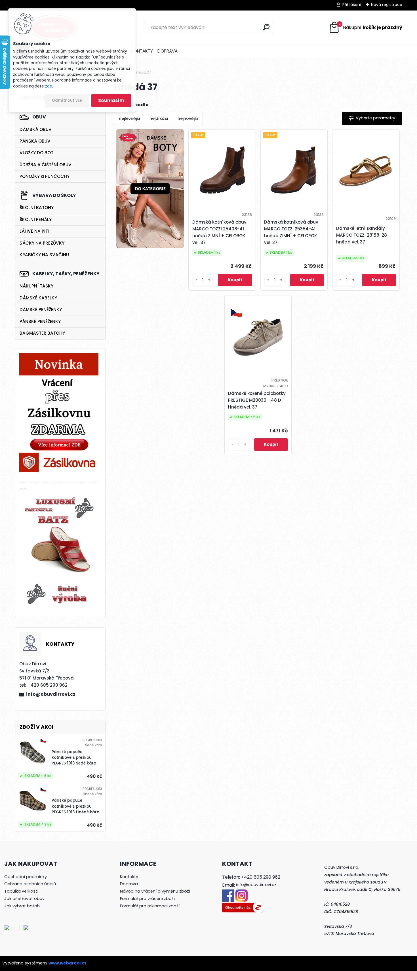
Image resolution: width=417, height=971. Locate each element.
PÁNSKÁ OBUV (35, 141)
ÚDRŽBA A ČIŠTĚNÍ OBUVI (46, 165)
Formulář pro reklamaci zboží (150, 906)
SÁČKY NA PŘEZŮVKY (42, 243)
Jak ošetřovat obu (23, 898)
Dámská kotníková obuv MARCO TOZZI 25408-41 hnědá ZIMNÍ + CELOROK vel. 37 (219, 232)
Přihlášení (351, 4)
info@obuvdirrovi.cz (50, 694)
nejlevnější (129, 118)
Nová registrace (386, 4)
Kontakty (129, 877)
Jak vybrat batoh (22, 906)
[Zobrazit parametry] (372, 118)
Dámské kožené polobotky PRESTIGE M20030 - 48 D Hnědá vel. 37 (257, 400)
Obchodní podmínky (25, 877)
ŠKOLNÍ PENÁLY (36, 219)
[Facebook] (228, 893)
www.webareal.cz (68, 963)
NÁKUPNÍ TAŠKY (36, 286)
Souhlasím (111, 100)
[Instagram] (241, 893)
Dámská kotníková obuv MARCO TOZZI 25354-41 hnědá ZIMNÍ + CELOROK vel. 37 (291, 232)
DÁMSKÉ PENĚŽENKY (41, 309)
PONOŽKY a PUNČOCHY (45, 176)
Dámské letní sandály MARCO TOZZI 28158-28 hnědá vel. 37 (361, 235)
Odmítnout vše (67, 100)
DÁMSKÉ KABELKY (38, 298)
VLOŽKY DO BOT (36, 153)
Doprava (129, 884)
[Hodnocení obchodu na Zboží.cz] (243, 905)
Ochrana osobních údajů (30, 884)
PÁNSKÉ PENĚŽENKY (40, 321)
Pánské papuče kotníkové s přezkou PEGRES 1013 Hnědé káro (75, 806)
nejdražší (158, 118)
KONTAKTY (142, 51)
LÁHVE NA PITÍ (34, 231)
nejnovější (188, 118)
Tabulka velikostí (21, 891)
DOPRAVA (167, 51)
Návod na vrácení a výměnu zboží (155, 891)
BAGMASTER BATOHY (42, 333)
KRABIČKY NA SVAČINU (44, 255)
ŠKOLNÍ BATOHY (37, 208)
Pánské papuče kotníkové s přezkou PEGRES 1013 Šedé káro (74, 757)
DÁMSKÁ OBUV (36, 129)
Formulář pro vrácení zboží (147, 898)
